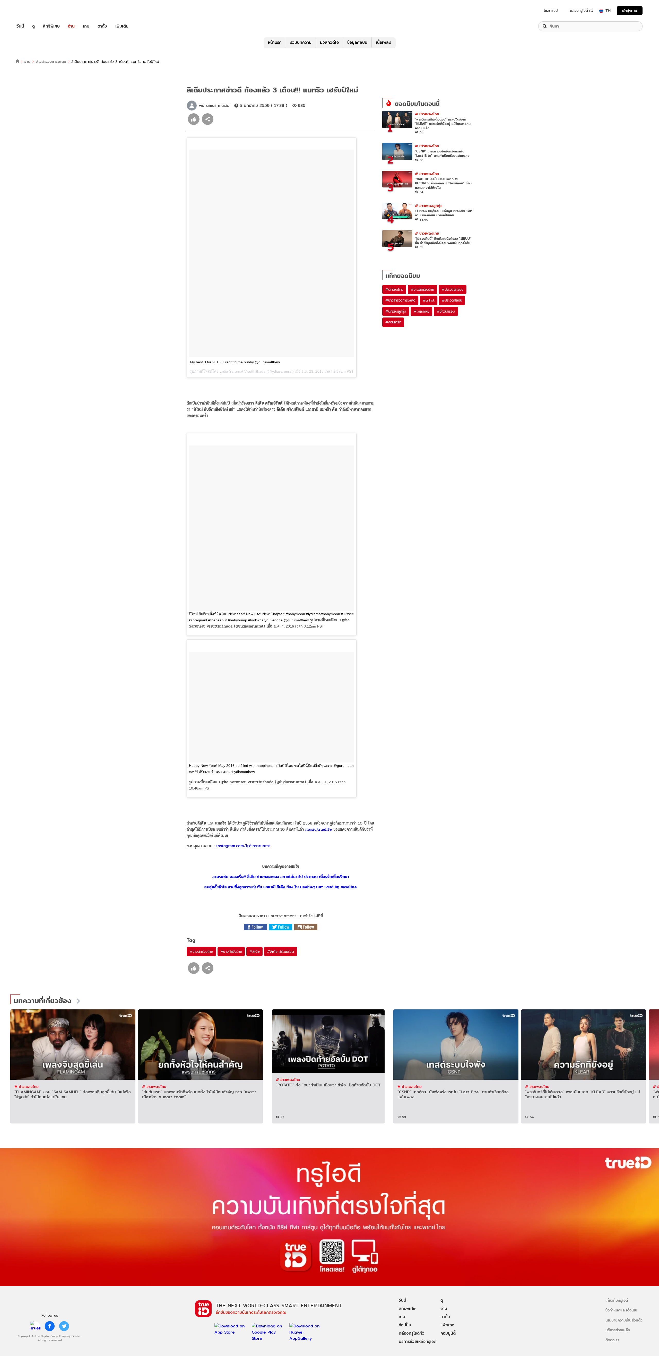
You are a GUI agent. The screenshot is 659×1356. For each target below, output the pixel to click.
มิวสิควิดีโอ (329, 42)
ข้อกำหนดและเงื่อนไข (621, 1310)
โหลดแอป (551, 10)
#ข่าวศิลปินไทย (231, 951)
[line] (35, 1326)
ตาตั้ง (102, 26)
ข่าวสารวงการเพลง (51, 61)
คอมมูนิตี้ (448, 1333)
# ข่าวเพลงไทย (427, 114)
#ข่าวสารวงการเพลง (400, 300)
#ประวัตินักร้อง (452, 289)
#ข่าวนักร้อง (446, 311)
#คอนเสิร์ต (393, 322)
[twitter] (64, 1326)
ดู (33, 26)
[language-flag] (601, 11)
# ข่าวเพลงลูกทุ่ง (429, 206)
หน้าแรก (275, 42)
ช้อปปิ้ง (405, 1325)
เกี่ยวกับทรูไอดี (616, 1300)
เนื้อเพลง (383, 42)
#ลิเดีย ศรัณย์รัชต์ (280, 951)
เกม (86, 26)
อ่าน (71, 26)
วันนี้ (20, 26)
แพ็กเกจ (447, 1325)
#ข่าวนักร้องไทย (201, 951)
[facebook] (50, 1326)
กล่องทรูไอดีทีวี (411, 1333)
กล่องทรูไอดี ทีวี (581, 10)
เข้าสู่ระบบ (629, 11)
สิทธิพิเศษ (51, 26)
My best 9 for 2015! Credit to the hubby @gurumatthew (235, 362)
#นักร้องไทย (394, 289)
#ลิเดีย (254, 951)
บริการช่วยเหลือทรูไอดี (417, 1341)
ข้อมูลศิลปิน (357, 42)
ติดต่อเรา (612, 1340)
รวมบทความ (300, 42)
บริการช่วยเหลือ (617, 1330)
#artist (429, 300)
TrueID (31, 10)
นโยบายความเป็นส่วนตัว (624, 1320)
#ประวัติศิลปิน (452, 300)
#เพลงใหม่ (421, 311)
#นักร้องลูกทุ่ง (395, 311)
